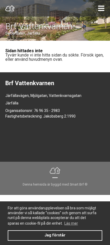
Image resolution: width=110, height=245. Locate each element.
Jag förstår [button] (55, 235)
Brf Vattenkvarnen (38, 26)
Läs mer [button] (71, 223)
